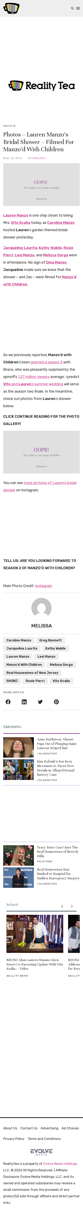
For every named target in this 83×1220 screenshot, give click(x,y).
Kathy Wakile (55, 648)
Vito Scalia (61, 681)
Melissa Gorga (61, 665)
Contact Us (28, 1128)
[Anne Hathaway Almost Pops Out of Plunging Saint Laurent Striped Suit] (18, 747)
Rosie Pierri (35, 681)
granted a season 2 (46, 362)
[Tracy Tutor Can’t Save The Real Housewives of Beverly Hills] (18, 855)
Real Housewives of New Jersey (32, 673)
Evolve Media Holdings (60, 1164)
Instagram (43, 586)
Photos (9, 126)
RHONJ (12, 681)
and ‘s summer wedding (33, 384)
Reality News (17, 975)
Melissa (39, 158)
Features (45, 861)
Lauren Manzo (17, 656)
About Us (10, 1128)
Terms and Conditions (44, 1139)
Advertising (49, 1128)
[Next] (72, 906)
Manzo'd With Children (24, 665)
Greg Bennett (50, 640)
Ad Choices (70, 1128)
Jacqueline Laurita (21, 648)
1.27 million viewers (34, 377)
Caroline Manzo (18, 640)
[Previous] (62, 906)
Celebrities (47, 753)
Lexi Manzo (46, 656)
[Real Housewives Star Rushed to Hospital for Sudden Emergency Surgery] (18, 877)
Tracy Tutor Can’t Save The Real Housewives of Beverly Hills (58, 851)
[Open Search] (72, 8)
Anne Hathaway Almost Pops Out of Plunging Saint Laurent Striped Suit (57, 743)
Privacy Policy (13, 1139)
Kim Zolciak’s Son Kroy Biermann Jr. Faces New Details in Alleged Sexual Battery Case (55, 768)
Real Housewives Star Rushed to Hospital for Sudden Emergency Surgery (58, 873)
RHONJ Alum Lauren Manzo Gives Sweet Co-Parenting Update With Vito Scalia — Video (34, 964)
